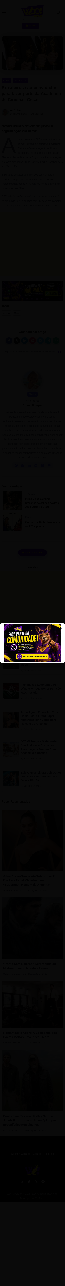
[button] (7, 10)
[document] (32, 643)
